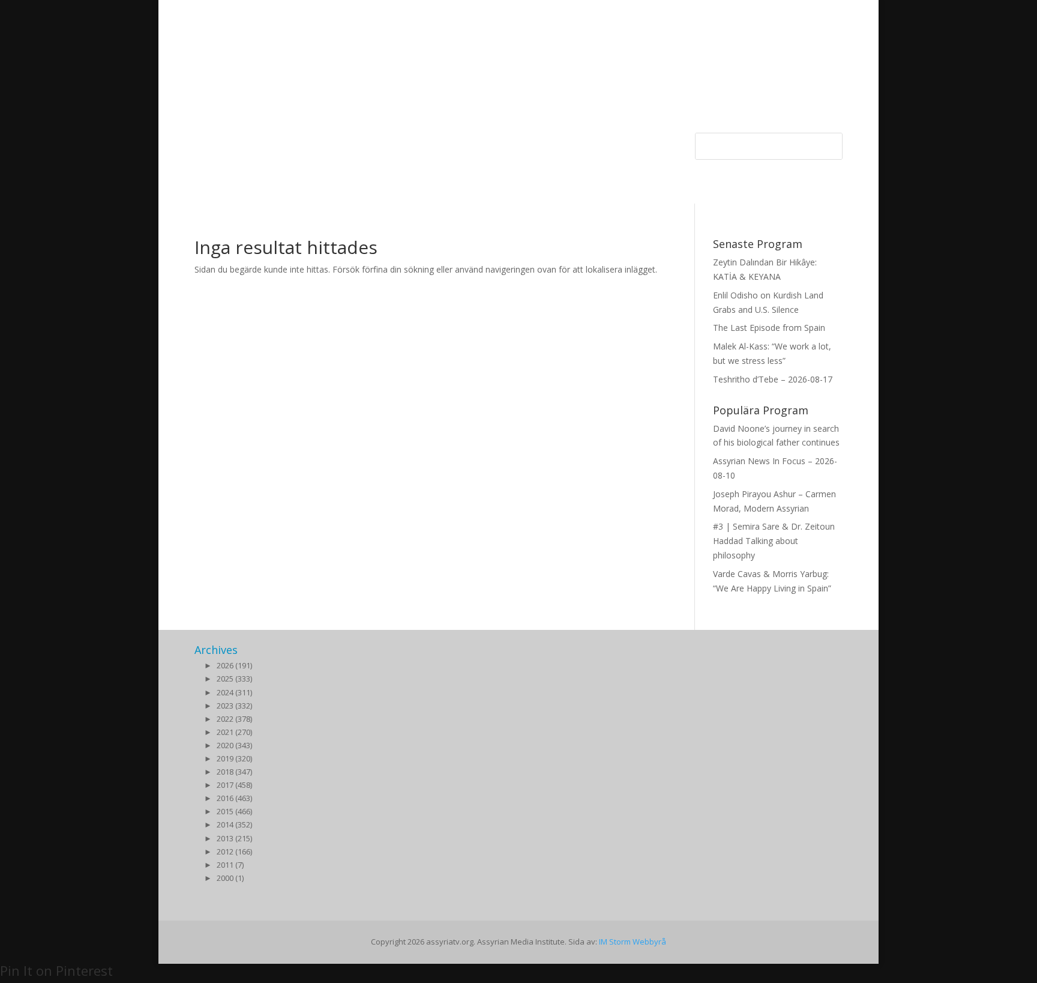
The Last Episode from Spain (769, 327)
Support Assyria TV (379, 142)
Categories (247, 142)
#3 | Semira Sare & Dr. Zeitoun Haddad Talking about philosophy (774, 541)
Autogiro (569, 142)
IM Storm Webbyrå (632, 941)
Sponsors (311, 142)
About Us (448, 142)
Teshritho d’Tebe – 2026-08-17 (772, 379)
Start (203, 142)
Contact (494, 142)
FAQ (531, 142)
